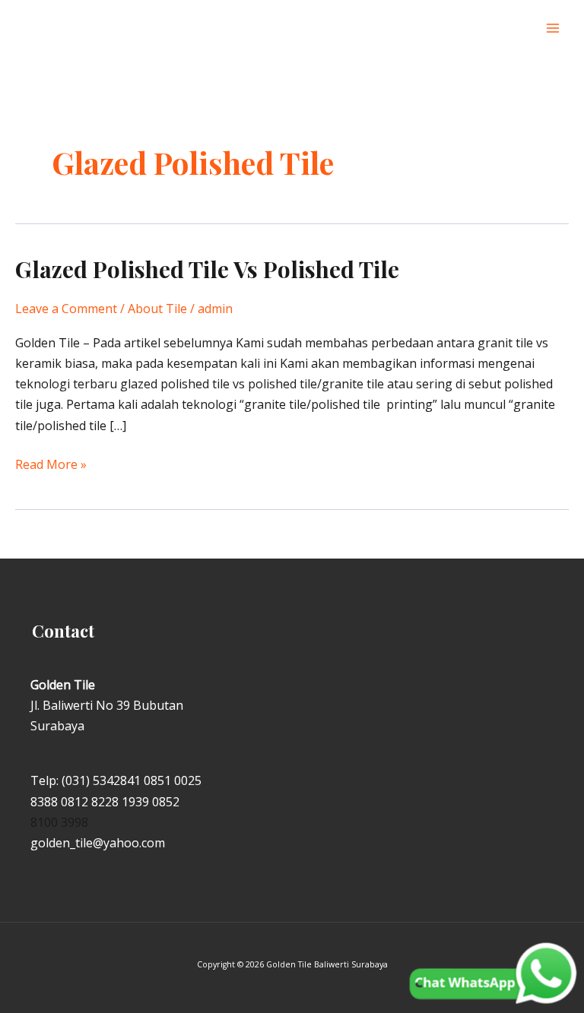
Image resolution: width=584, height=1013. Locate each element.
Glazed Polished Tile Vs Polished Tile (207, 269)
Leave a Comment (66, 308)
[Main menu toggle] (553, 28)
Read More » (51, 463)
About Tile (157, 308)
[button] (516, 28)
